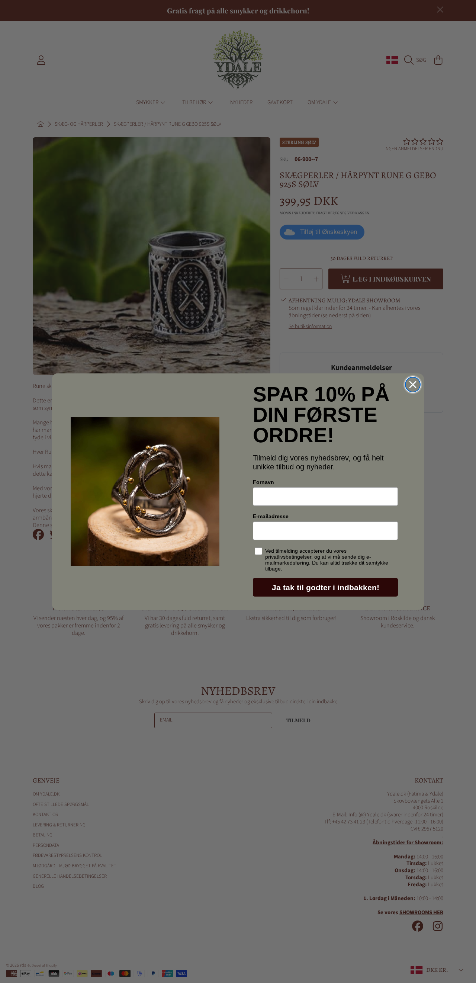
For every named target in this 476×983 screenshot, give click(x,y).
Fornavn (263, 482)
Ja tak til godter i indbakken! (325, 587)
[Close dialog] (412, 384)
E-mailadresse (271, 516)
